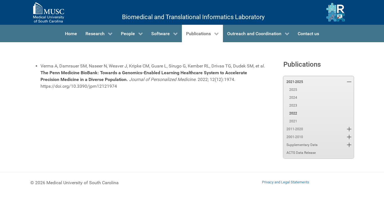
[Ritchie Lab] (335, 12)
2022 (293, 113)
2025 (293, 90)
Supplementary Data (302, 145)
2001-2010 (294, 137)
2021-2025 (294, 82)
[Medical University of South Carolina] (48, 12)
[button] (349, 82)
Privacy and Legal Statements (285, 182)
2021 (293, 121)
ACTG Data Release (301, 153)
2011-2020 (294, 129)
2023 (293, 105)
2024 (293, 98)
